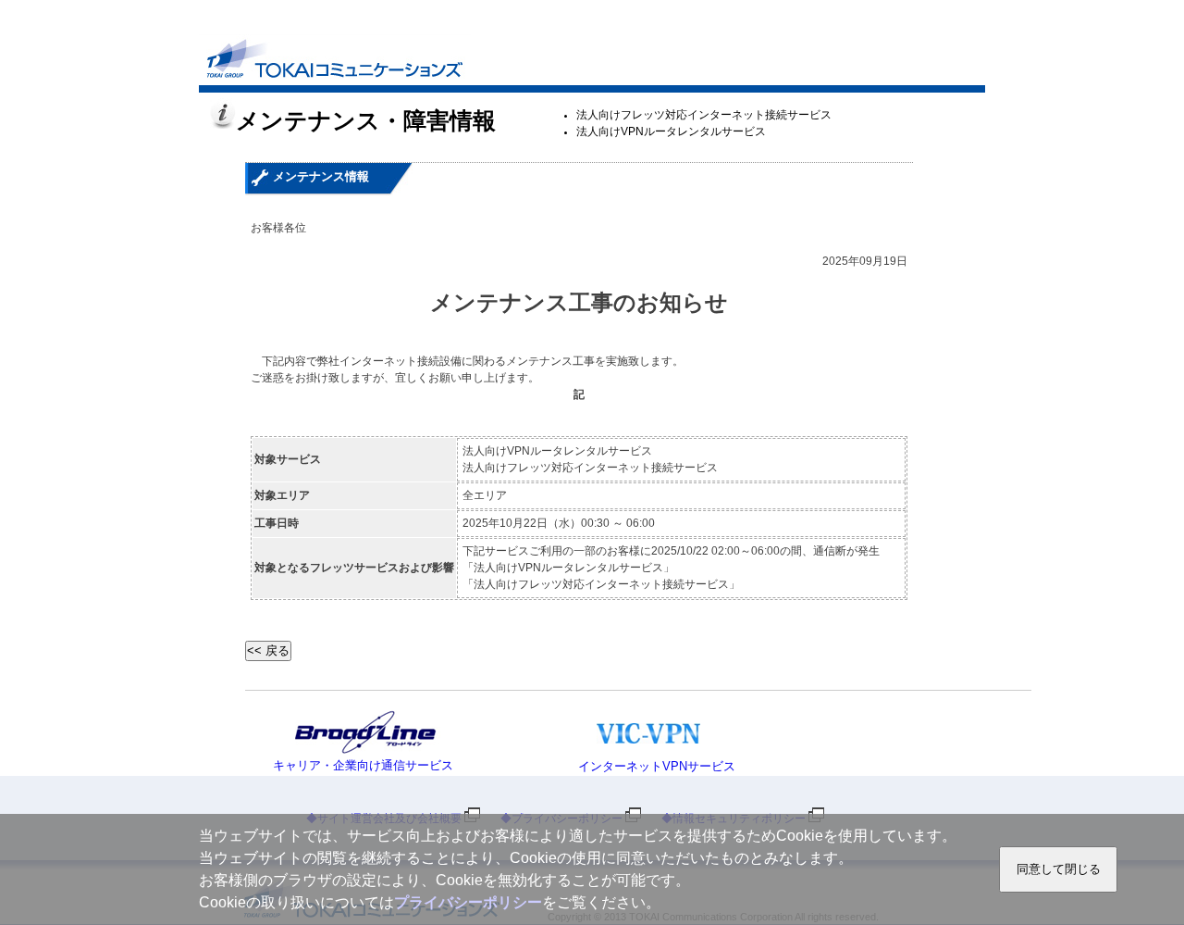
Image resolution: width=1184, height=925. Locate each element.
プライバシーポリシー (468, 902)
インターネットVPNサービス (656, 766)
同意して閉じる (1059, 869)
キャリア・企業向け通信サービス (363, 765)
